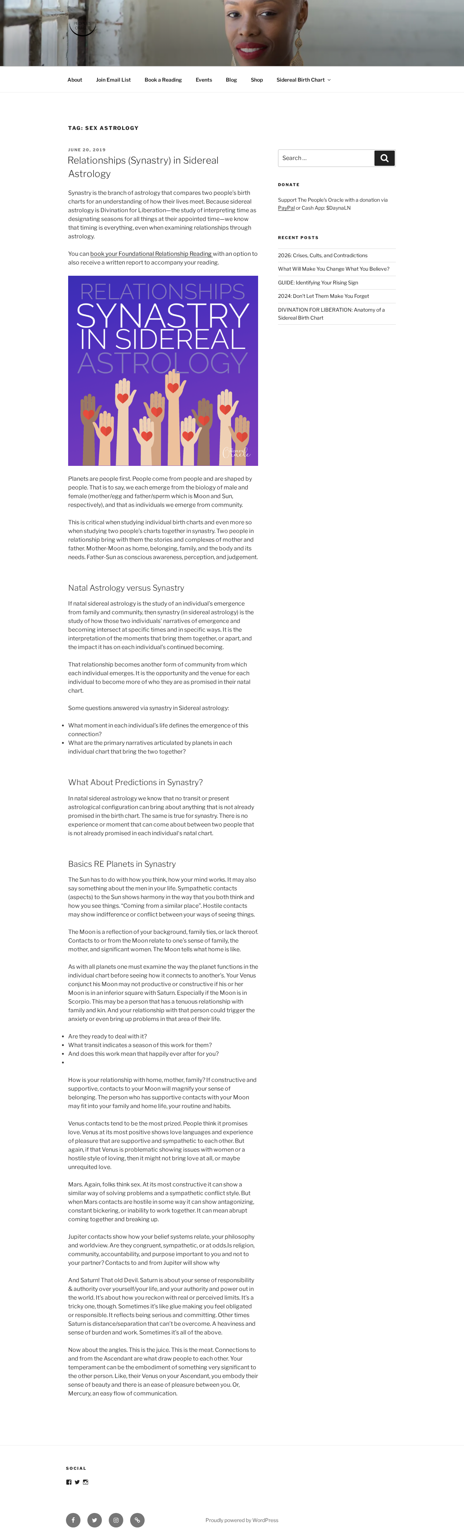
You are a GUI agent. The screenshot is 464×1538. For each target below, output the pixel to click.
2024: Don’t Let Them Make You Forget (323, 296)
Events (204, 80)
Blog (231, 80)
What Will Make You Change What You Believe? (333, 269)
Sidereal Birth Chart (301, 80)
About (74, 80)
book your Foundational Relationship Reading (151, 253)
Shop (257, 80)
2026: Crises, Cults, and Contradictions (323, 255)
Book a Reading (163, 80)
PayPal (286, 208)
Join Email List (113, 80)
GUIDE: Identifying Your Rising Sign (318, 282)
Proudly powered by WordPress (242, 1520)
